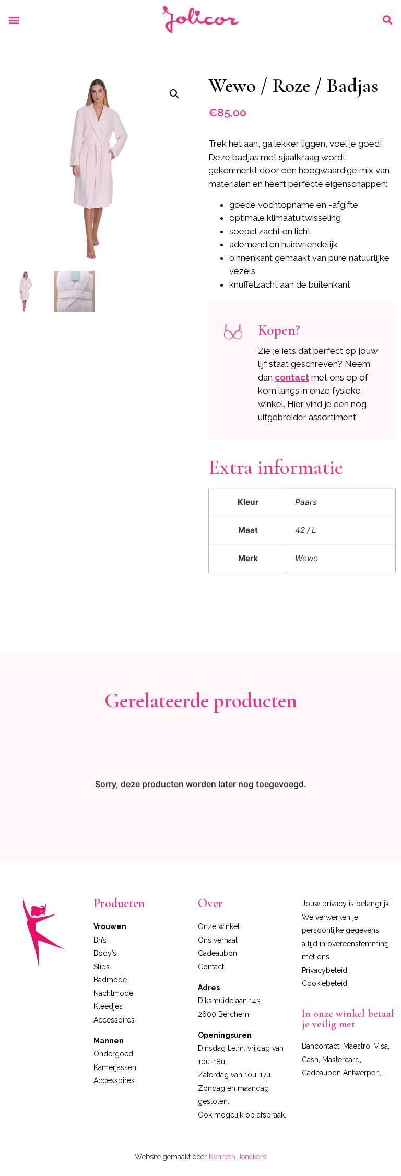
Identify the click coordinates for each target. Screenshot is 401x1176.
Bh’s (100, 940)
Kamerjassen (114, 1067)
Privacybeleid (324, 970)
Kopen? (279, 330)
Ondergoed (113, 1054)
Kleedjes (108, 1006)
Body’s (104, 953)
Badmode (110, 980)
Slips (101, 967)
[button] (13, 19)
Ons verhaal (218, 940)
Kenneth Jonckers (237, 1157)
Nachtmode (113, 993)
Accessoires (114, 1020)
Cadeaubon (217, 953)
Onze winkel (219, 926)
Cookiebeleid (324, 983)
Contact (211, 967)
